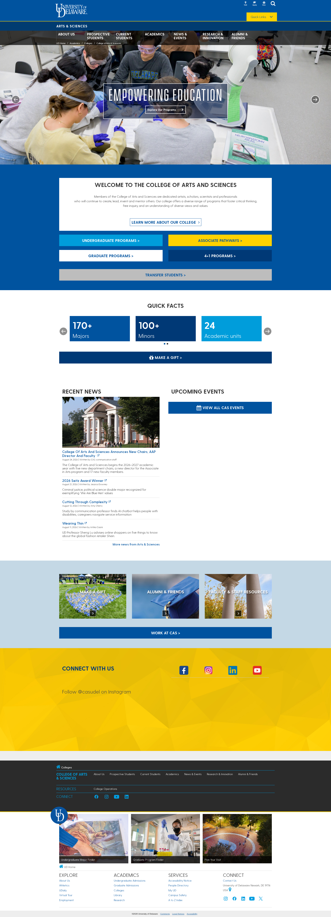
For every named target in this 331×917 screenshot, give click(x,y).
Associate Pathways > (220, 240)
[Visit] (245, 4)
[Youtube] (252, 899)
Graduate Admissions (126, 885)
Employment (66, 900)
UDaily (63, 890)
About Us (66, 34)
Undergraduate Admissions (129, 880)
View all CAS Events (222, 407)
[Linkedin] (243, 899)
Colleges (88, 43)
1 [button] (164, 344)
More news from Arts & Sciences (136, 544)
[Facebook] (234, 899)
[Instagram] (225, 899)
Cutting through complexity (84, 502)
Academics (154, 34)
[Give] (264, 4)
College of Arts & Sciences (109, 43)
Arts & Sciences (71, 26)
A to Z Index (175, 900)
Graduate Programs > (111, 255)
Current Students (124, 36)
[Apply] (254, 4)
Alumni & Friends (240, 36)
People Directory (178, 885)
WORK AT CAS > (165, 632)
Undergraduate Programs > (111, 240)
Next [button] (267, 331)
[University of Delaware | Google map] (230, 890)
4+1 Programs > (220, 255)
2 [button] (167, 344)
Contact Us (229, 880)
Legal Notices (178, 914)
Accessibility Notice (180, 880)
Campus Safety (177, 895)
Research (119, 900)
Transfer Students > (165, 275)
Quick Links (258, 17)
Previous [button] (63, 331)
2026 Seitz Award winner (82, 480)
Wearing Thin (73, 523)
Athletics (64, 885)
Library (118, 895)
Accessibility (192, 914)
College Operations (105, 788)
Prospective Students (98, 36)
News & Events (180, 36)
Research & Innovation (213, 36)
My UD (172, 890)
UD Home (61, 43)
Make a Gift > (168, 357)
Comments (165, 914)
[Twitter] (260, 899)
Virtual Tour (65, 895)
